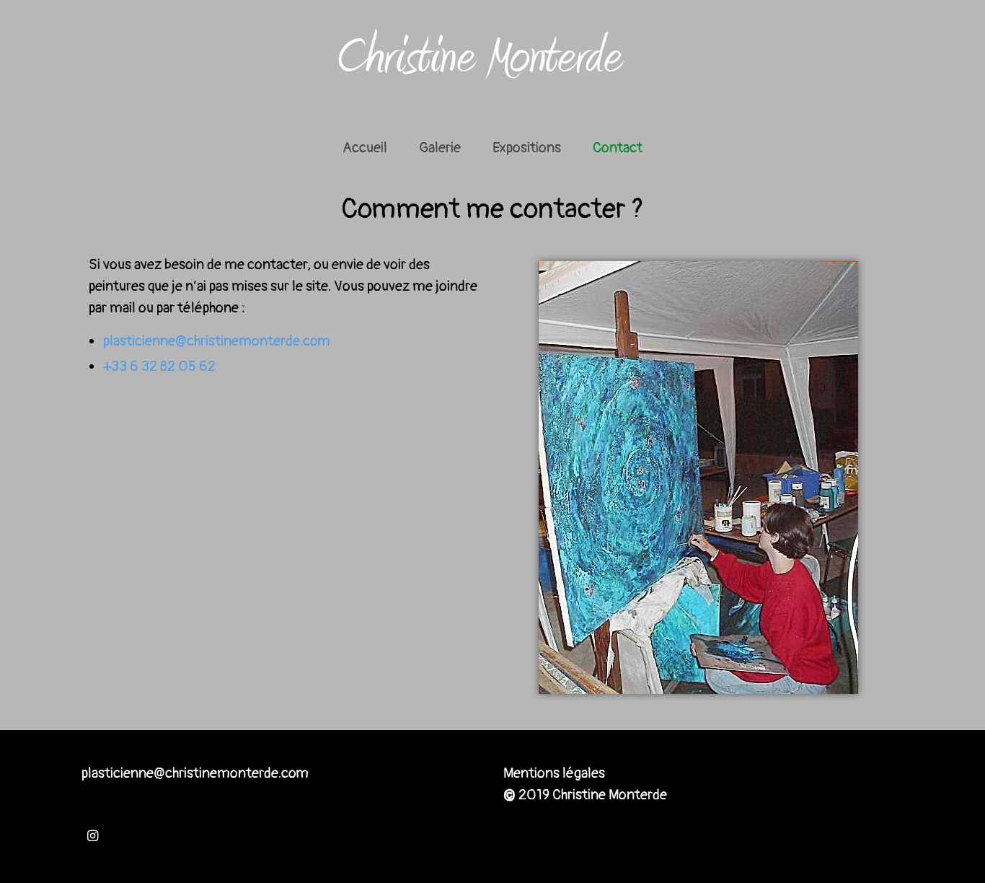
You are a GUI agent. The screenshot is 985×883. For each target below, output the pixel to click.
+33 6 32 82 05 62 (159, 366)
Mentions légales (554, 773)
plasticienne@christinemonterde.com (216, 341)
